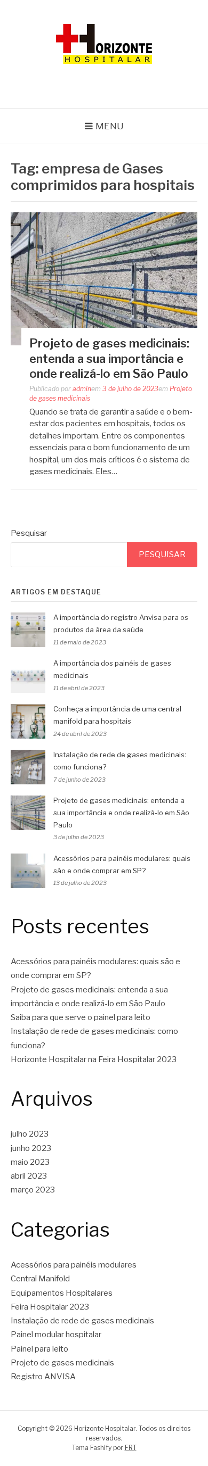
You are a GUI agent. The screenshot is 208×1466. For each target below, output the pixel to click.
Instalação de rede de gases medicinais (82, 1321)
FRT (131, 1448)
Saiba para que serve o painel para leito (80, 1017)
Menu (109, 126)
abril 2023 (29, 1176)
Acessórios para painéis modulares (74, 1265)
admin (82, 389)
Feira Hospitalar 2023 (50, 1307)
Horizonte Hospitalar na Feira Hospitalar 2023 (94, 1059)
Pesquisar (29, 533)
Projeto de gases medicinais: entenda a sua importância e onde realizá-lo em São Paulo (109, 358)
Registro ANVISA (43, 1376)
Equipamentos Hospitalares (62, 1293)
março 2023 (33, 1190)
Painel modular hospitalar (56, 1334)
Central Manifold (40, 1278)
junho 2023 (31, 1148)
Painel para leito (39, 1349)
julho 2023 (30, 1134)
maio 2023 (30, 1162)
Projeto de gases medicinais (62, 1363)
